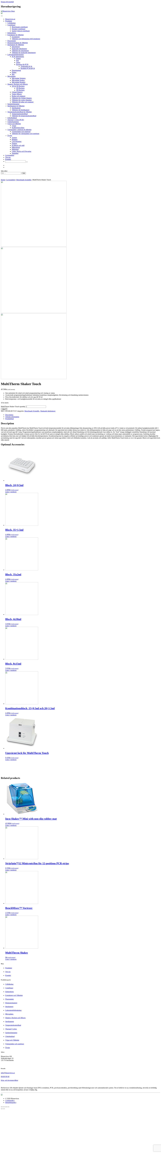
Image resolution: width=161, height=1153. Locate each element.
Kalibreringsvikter (18, 128)
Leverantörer (9, 155)
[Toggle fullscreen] (6, 1106)
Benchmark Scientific (23, 180)
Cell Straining (16, 141)
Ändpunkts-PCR (26, 66)
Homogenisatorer (11, 1003)
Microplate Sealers (18, 80)
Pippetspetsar (16, 70)
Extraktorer (16, 37)
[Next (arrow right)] (4, 1108)
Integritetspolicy (10, 1102)
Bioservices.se (10, 19)
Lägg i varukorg (10, 492)
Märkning (15, 149)
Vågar (14, 126)
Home (3, 180)
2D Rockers (20, 88)
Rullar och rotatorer (18, 96)
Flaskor (14, 143)
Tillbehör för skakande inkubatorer (24, 53)
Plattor (18, 58)
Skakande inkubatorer (19, 49)
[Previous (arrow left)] (2, 1108)
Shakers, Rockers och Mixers (17, 84)
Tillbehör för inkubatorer (20, 51)
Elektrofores (11, 33)
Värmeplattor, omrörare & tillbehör (19, 130)
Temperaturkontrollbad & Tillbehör (19, 112)
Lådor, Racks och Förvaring (21, 151)
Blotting (14, 139)
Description (9, 415)
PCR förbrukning (18, 56)
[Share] (4, 1106)
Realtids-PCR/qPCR (28, 68)
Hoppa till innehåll (7, 2)
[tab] (82, 415)
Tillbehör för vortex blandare (22, 100)
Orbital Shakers (17, 92)
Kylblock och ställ (18, 145)
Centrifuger (11, 25)
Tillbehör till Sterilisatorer (20, 110)
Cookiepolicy (10, 1100)
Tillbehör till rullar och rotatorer (23, 102)
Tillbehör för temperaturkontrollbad (24, 116)
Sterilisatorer (16, 108)
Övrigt (9, 135)
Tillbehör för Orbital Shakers (22, 98)
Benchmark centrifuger (20, 27)
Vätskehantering (13, 122)
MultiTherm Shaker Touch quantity (13, 406)
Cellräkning (11, 23)
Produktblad (9, 419)
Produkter (8, 21)
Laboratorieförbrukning (15, 55)
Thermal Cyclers (11, 1029)
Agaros (14, 137)
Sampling (15, 153)
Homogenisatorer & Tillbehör (17, 43)
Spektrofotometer (13, 104)
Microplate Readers (18, 82)
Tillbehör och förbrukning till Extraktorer (26, 39)
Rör (17, 60)
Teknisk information (12, 417)
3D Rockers (20, 90)
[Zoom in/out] (8, 1106)
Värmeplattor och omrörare (21, 132)
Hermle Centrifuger (18, 29)
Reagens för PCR (22, 64)
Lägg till (4, 409)
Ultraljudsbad (12, 118)
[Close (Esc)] (2, 1106)
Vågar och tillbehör (14, 124)
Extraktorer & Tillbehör (15, 35)
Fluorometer (11, 41)
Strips (18, 62)
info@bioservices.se (8, 1073)
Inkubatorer (16, 47)
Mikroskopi (16, 147)
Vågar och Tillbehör (12, 1040)
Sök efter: (4, 171)
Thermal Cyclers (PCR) (15, 120)
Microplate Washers (19, 78)
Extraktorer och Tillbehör (14, 995)
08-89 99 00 (5, 1077)
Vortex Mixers (17, 94)
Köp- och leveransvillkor (9, 1080)
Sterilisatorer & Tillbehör (16, 106)
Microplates (11, 76)
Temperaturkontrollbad (20, 114)
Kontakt (8, 159)
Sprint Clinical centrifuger (21, 31)
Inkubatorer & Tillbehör (15, 45)
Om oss (8, 157)
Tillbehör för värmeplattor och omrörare (25, 134)
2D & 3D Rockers (18, 86)
